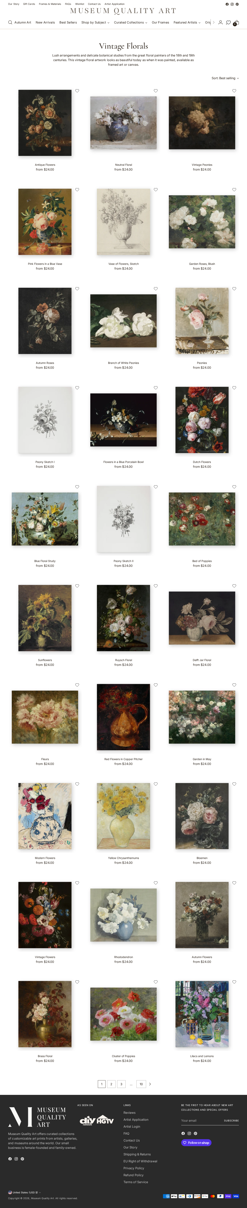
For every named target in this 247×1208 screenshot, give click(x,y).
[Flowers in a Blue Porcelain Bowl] (123, 420)
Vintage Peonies (202, 164)
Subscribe (231, 1120)
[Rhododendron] (123, 915)
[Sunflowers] (45, 618)
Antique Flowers (45, 164)
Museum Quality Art (42, 1198)
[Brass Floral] (45, 1014)
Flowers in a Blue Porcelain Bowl (123, 462)
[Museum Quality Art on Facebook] (227, 4)
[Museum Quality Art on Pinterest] (237, 4)
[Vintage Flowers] (45, 915)
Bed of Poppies (202, 561)
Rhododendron (123, 957)
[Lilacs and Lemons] (202, 1014)
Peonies (202, 362)
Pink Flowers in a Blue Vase (45, 263)
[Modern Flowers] (45, 816)
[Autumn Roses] (45, 321)
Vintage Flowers (45, 957)
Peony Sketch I (45, 462)
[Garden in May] (202, 717)
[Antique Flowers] (45, 123)
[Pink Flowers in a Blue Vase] (45, 222)
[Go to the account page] (220, 22)
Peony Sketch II (124, 561)
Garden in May (202, 759)
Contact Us (132, 1140)
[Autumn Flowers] (202, 915)
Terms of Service (136, 1182)
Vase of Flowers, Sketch (123, 263)
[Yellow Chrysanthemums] (123, 816)
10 (141, 1084)
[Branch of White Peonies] (123, 321)
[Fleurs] (45, 717)
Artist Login (132, 1126)
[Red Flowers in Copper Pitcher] (123, 717)
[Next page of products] (150, 1084)
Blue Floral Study (45, 561)
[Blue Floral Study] (45, 519)
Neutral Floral (123, 164)
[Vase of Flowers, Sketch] (123, 222)
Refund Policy (134, 1175)
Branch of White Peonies (123, 362)
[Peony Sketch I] (45, 420)
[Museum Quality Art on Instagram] (232, 4)
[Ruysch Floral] (123, 618)
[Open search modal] (10, 22)
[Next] (214, 22)
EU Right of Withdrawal (140, 1161)
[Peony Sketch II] (123, 519)
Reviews (130, 1113)
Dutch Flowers (202, 462)
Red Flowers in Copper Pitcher (123, 759)
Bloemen (202, 858)
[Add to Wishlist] (77, 90)
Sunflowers (45, 660)
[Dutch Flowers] (202, 420)
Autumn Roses (45, 362)
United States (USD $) (25, 1192)
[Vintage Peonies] (202, 123)
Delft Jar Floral (202, 660)
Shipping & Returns (137, 1154)
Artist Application (136, 1119)
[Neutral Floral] (123, 123)
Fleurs (45, 759)
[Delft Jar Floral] (202, 618)
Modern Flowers (45, 858)
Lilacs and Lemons (202, 1056)
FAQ (126, 1133)
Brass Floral (45, 1056)
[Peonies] (202, 321)
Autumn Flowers (202, 957)
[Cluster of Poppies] (123, 1014)
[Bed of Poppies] (202, 519)
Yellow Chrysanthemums (123, 858)
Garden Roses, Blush (202, 263)
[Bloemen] (202, 816)
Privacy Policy (134, 1168)
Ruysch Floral (123, 660)
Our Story (130, 1147)
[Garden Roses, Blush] (202, 222)
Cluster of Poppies (123, 1056)
